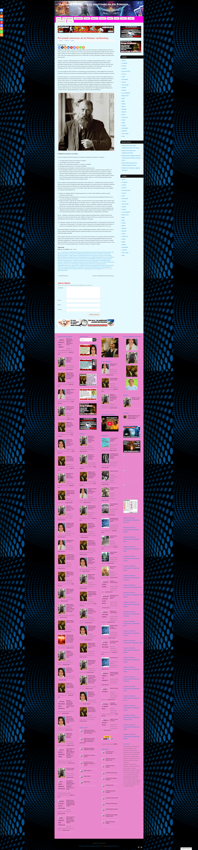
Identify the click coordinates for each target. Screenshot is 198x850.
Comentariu (60, 288)
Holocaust (74, 257)
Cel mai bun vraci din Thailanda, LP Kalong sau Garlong (89, 764)
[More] (83, 47)
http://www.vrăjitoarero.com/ (84, 257)
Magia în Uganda (87, 770)
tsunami (65, 263)
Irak (106, 257)
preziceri (86, 260)
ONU (102, 258)
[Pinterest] (71, 47)
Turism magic (125, 133)
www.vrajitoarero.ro (99, 268)
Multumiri (94, 18)
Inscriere (124, 74)
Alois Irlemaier (94, 252)
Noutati (123, 114)
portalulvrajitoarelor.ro (67, 260)
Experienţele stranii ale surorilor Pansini (114, 597)
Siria (100, 262)
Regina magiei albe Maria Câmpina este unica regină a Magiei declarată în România (70, 820)
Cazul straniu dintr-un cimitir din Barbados (114, 439)
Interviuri (102, 18)
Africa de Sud (65, 252)
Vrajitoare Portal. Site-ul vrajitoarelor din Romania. (93, 4)
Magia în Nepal (87, 776)
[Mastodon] (74, 47)
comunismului (99, 253)
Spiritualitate (125, 128)
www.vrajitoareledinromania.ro (65, 268)
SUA (102, 262)
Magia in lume (125, 95)
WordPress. (116, 846)
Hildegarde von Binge (67, 257)
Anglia (99, 252)
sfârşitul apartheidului (93, 262)
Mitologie (124, 109)
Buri (76, 253)
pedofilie (60, 260)
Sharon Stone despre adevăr (112, 797)
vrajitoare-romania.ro (101, 263)
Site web (60, 309)
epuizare (75, 255)
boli (69, 253)
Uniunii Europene (75, 263)
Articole (87, 18)
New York (71, 258)
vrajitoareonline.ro (75, 265)
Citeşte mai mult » (69, 369)
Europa (88, 255)
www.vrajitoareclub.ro (107, 267)
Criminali (124, 68)
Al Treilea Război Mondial (74, 252)
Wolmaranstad (88, 265)
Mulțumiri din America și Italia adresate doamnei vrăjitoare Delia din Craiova (70, 719)
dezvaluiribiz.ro (65, 255)
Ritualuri (123, 18)
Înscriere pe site (61, 21)
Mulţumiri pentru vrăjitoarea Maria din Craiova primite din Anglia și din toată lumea (131, 158)
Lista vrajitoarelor (68, 18)
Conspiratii (124, 63)
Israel (108, 257)
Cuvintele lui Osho (109, 785)
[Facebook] (138, 3)
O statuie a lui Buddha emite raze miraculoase (103, 275)
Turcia (69, 263)
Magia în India (87, 781)
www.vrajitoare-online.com (84, 267)
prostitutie (60, 262)
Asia (113, 252)
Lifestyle (124, 90)
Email (59, 305)
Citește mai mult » (83, 451)
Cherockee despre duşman (111, 772)
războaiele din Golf (67, 262)
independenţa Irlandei (96, 257)
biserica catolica (64, 253)
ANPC (115, 744)
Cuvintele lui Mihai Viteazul (111, 803)
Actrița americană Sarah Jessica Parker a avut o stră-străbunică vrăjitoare (90, 732)
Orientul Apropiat (107, 258)
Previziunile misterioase (78, 260)
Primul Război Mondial (105, 260)
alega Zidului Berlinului (85, 252)
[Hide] (0, 38)
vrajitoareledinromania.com (64, 265)
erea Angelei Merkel (81, 255)
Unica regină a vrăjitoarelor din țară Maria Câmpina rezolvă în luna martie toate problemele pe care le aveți (70, 785)
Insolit (123, 76)
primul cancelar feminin (94, 260)
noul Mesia (97, 258)
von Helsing (82, 263)
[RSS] (141, 3)
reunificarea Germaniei (77, 262)
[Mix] (77, 47)
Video (116, 18)
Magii (123, 98)
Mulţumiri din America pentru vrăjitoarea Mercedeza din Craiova (69, 342)
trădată (105, 262)
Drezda (71, 255)
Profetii (72, 40)
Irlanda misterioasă (63, 275)
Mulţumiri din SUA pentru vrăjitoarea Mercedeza (70, 408)
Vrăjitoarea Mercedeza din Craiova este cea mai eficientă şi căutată (69, 654)
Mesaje (110, 18)
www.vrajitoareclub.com (95, 267)
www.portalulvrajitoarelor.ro (70, 267)
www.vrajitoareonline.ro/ (78, 268)
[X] (62, 47)
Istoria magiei (125, 84)
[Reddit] (65, 47)
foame (92, 255)
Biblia (59, 253)
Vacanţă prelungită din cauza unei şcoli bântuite (114, 520)
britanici (72, 253)
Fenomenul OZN (126, 71)
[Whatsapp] (80, 47)
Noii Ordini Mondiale (90, 258)
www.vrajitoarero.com (89, 268)
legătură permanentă (63, 270)
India (103, 257)
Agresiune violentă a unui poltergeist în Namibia (114, 674)
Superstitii (124, 130)
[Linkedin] (68, 47)
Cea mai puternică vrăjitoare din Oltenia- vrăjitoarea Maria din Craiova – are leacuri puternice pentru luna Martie (70, 753)
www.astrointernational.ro (99, 265)
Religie (123, 122)
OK (93, 339)
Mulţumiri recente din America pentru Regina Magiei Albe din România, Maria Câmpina (70, 803)
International (78, 18)
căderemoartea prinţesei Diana (84, 253)
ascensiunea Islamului (106, 252)
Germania (96, 255)
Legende (124, 87)
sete (87, 262)
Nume (59, 300)
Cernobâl (94, 253)
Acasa (58, 18)
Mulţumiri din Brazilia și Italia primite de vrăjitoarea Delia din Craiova (69, 442)
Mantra (111, 846)
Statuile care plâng (114, 688)
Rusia (84, 262)
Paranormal (125, 117)
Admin (61, 40)
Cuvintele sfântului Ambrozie (112, 809)
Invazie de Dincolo (114, 657)
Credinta (131, 18)
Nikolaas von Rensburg (79, 258)
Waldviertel (82, 265)
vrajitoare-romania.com (90, 263)
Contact (70, 21)
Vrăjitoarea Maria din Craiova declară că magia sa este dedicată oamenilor (134, 417)
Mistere (124, 106)
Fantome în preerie (114, 471)
